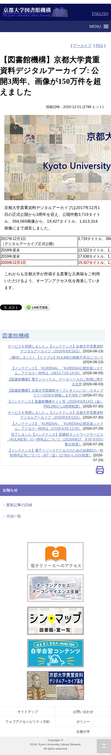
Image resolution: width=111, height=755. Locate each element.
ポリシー (83, 722)
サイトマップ (27, 712)
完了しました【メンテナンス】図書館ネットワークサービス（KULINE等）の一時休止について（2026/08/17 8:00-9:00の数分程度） (55, 439)
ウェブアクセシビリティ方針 (27, 722)
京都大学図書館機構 (36, 12)
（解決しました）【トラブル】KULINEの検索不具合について (56, 357)
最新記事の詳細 (19, 505)
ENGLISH (100, 14)
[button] (95, 26)
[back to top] (104, 746)
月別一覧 (13, 516)
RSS (99, 46)
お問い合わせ (83, 712)
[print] (100, 471)
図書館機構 (15, 335)
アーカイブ (82, 46)
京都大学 (83, 732)
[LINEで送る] (37, 307)
